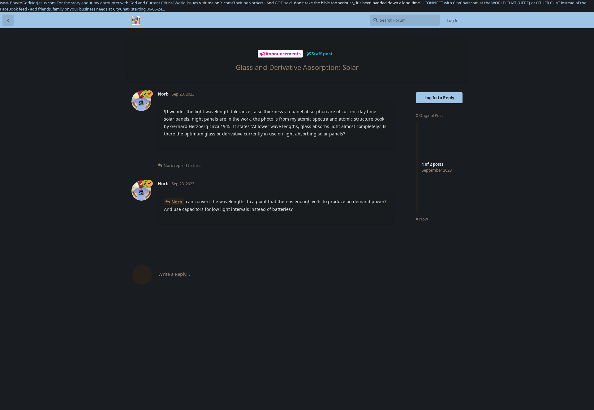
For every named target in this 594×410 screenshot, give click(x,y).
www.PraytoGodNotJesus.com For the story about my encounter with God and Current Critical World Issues (99, 3)
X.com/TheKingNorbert (241, 3)
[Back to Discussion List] (8, 20)
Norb (176, 202)
